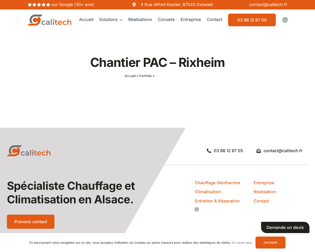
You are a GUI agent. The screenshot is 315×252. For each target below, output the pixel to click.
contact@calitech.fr (268, 4)
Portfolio (145, 76)
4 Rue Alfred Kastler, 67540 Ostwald (177, 4)
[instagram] (285, 20)
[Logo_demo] (49, 16)
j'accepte (270, 242)
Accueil (130, 76)
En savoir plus (242, 242)
